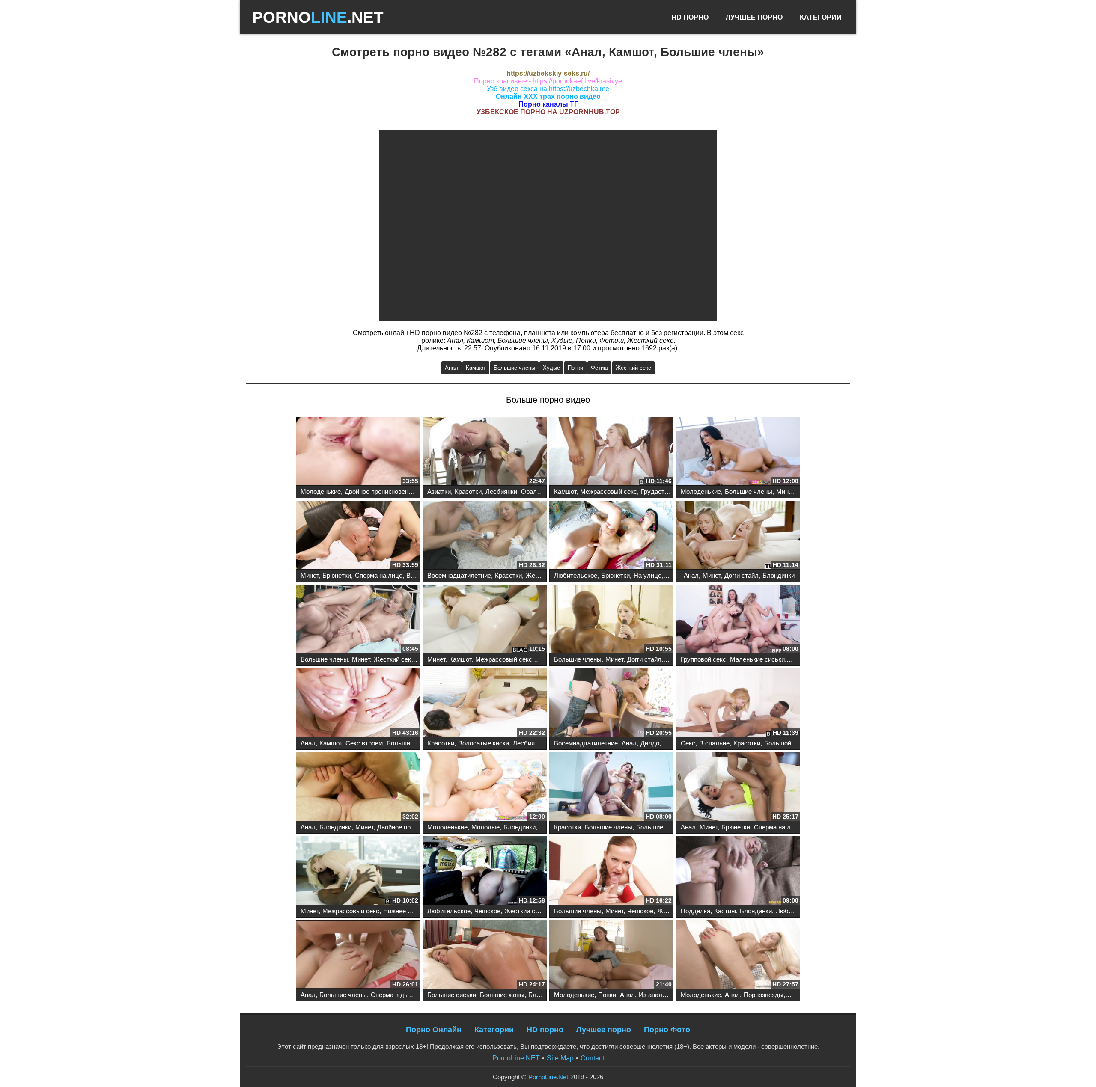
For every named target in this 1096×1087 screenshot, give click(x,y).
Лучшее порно (603, 1029)
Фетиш (599, 368)
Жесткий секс (633, 368)
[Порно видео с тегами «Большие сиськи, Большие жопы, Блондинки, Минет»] (485, 955)
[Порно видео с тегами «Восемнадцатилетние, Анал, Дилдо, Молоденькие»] (611, 703)
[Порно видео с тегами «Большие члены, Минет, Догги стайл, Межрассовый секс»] (611, 620)
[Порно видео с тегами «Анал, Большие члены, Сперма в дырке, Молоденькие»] (358, 955)
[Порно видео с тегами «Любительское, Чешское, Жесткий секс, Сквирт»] (485, 871)
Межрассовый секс (608, 491)
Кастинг (725, 911)
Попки (575, 368)
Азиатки (439, 491)
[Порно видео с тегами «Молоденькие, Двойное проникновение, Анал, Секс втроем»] (358, 452)
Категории (821, 17)
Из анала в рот (660, 994)
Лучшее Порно (754, 17)
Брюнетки (336, 575)
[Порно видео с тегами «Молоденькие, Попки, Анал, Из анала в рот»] (611, 955)
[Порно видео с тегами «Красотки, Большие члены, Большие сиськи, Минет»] (611, 787)
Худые (551, 368)
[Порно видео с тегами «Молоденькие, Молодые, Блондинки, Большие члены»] (485, 787)
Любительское (575, 575)
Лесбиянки (501, 491)
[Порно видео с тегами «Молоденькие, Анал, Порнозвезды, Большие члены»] (738, 955)
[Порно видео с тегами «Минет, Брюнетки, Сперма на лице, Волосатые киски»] (358, 536)
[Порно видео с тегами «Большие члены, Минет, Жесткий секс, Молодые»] (358, 620)
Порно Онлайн (434, 1029)
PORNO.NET (318, 17)
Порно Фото (667, 1029)
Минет (785, 491)
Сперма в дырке (395, 994)
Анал (451, 368)
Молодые (485, 827)
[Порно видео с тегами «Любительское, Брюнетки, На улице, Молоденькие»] (611, 536)
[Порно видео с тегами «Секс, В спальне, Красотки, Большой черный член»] (738, 703)
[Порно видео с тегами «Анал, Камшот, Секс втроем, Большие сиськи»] (358, 703)
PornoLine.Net (548, 1077)
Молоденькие (321, 491)
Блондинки (778, 575)
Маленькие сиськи (757, 659)
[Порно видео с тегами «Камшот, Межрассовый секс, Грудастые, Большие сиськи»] (611, 452)
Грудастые (657, 491)
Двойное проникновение (380, 491)
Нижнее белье (404, 911)
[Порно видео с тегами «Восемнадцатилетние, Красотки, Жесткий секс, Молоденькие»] (485, 536)
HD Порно (690, 17)
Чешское (487, 911)
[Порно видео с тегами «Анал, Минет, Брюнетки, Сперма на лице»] (738, 787)
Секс (688, 743)
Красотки (468, 491)
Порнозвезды (763, 994)
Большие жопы (502, 994)
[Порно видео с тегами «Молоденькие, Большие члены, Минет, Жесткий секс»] (738, 452)
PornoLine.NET (516, 1058)
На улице (647, 575)
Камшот (476, 368)
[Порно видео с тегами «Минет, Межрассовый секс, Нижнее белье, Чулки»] (358, 871)
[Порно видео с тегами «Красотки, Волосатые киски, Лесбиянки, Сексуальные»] (485, 703)
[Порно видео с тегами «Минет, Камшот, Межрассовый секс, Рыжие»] (485, 620)
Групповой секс (703, 659)
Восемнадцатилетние (459, 575)
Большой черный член (797, 743)
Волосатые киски (483, 743)
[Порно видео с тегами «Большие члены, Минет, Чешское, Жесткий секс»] (611, 871)
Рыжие (546, 659)
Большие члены (514, 368)
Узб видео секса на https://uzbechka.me (548, 88)
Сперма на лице (378, 575)
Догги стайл (741, 575)
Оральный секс (544, 491)
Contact (592, 1058)
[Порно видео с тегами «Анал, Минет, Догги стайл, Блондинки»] (738, 536)
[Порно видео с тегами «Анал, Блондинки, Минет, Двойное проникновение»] (358, 787)
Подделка (695, 911)
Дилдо (649, 743)
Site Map (560, 1058)
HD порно (545, 1029)
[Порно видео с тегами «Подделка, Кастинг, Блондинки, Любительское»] (738, 871)
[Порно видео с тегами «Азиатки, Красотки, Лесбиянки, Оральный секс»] (485, 452)
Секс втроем (364, 743)
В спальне (714, 743)
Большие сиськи (411, 743)
